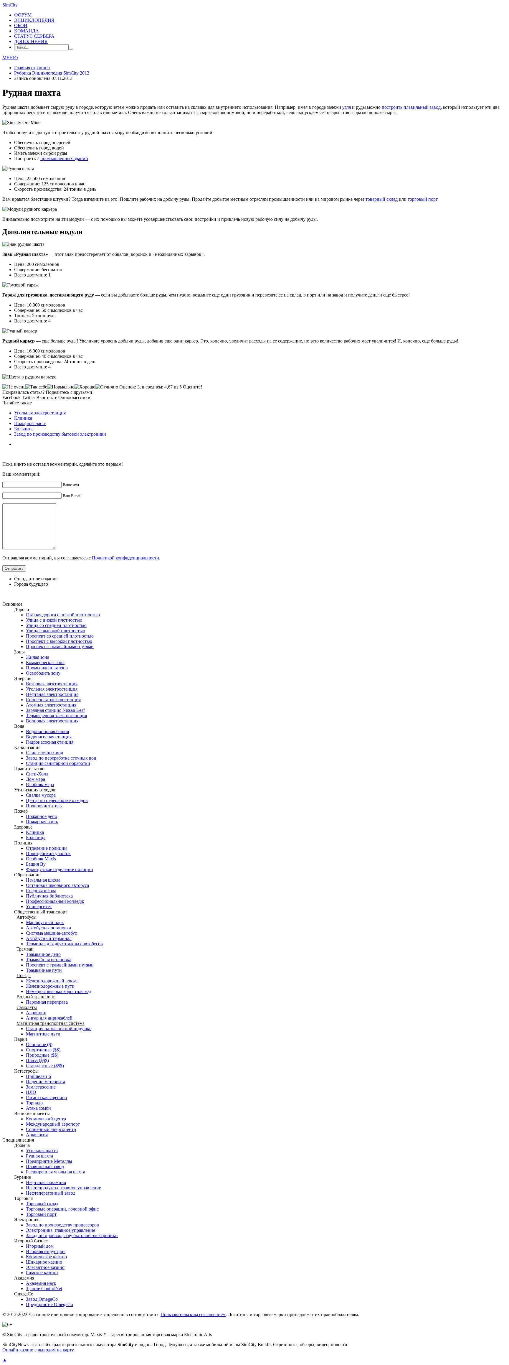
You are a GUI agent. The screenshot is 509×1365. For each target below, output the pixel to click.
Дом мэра (35, 779)
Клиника (23, 418)
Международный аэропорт (53, 1124)
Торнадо (34, 1102)
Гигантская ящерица (46, 1097)
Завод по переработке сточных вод (61, 757)
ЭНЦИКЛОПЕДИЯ (34, 20)
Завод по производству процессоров (62, 1224)
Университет (39, 906)
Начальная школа (43, 879)
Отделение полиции (46, 848)
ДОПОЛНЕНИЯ (31, 41)
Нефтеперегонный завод (50, 1193)
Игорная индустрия (45, 1251)
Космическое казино (46, 1256)
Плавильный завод (45, 1166)
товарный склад (382, 199)
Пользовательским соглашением (193, 1314)
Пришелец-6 (38, 1076)
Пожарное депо (41, 816)
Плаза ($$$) (37, 1060)
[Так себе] (36, 387)
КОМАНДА (26, 30)
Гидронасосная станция (49, 742)
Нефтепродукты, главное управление (63, 1187)
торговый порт (422, 199)
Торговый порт (41, 1214)
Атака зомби (38, 1108)
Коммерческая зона (45, 662)
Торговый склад (42, 1203)
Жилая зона (37, 657)
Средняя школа (41, 890)
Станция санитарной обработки (58, 763)
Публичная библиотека (49, 895)
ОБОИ (20, 25)
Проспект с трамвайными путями (60, 646)
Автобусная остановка (48, 927)
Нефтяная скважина (46, 1182)
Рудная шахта (39, 1155)
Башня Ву (36, 864)
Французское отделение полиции (59, 869)
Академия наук (41, 1283)
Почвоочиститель (44, 805)
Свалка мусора (41, 795)
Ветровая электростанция (51, 683)
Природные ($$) (42, 1055)
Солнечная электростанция (53, 699)
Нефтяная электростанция (52, 694)
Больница (24, 428)
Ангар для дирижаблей (49, 1017)
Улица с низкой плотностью (54, 620)
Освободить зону (43, 673)
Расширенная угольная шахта (55, 1171)
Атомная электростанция (51, 704)
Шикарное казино (44, 1261)
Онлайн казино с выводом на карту (38, 1349)
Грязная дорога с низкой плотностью (63, 614)
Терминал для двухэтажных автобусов (64, 943)
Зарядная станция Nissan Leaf (55, 710)
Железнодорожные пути (50, 986)
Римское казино (42, 1272)
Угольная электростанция (40, 412)
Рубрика (51, 72)
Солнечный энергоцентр (51, 1129)
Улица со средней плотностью (56, 625)
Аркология (37, 1134)
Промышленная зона (47, 667)
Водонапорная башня (47, 731)
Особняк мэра (40, 784)
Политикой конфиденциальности (125, 557)
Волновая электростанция (52, 720)
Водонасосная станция (49, 736)
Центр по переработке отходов (57, 800)
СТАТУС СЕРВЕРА (34, 36)
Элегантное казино (45, 1267)
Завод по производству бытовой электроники (60, 434)
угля (346, 107)
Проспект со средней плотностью (60, 635)
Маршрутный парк (45, 922)
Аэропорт (36, 1012)
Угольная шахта (42, 1150)
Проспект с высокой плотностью (59, 641)
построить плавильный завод (411, 107)
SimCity (10, 4)
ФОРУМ (23, 14)
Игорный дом (40, 1246)
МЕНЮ (10, 57)
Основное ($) (39, 1044)
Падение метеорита (45, 1081)
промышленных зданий (64, 158)
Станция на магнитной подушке (58, 1028)
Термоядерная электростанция (56, 715)
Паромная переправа (47, 1002)
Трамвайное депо (43, 954)
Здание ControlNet (44, 1288)
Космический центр (46, 1118)
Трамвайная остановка (48, 959)
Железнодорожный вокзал (52, 980)
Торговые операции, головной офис (62, 1208)
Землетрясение (41, 1086)
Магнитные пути (43, 1033)
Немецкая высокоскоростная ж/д (58, 991)
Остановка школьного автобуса (57, 885)
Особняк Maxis (41, 858)
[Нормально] (61, 387)
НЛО (31, 1092)
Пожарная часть (30, 423)
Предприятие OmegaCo (49, 1304)
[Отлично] (106, 387)
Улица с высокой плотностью (55, 630)
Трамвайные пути (44, 970)
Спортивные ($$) (43, 1049)
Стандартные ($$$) (45, 1065)
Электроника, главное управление (60, 1230)
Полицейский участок (48, 853)
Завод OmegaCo (42, 1299)
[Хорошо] (85, 387)
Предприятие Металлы (49, 1161)
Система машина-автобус (51, 933)
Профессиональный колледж (55, 901)
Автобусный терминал (49, 938)
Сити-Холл (37, 773)
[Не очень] (13, 387)
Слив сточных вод (44, 752)
